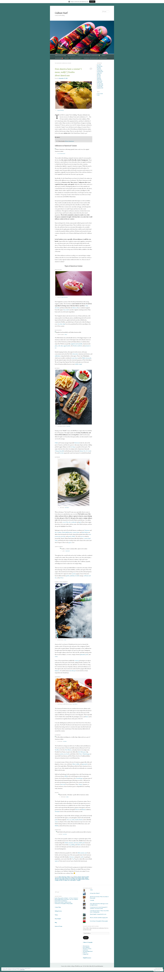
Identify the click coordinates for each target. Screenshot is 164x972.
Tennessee (86, 530)
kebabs (66, 842)
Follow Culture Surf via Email (91, 926)
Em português (58, 918)
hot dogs (73, 447)
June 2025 (99, 64)
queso (84, 752)
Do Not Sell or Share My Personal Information (93, 966)
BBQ (66, 776)
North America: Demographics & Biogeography (64, 903)
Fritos (80, 754)
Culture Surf (61, 13)
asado (82, 857)
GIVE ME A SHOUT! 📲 (72, 55)
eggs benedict (67, 346)
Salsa (73, 764)
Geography (92, 900)
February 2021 (99, 81)
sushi (73, 819)
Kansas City (83, 451)
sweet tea (82, 536)
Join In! (85, 937)
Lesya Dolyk (65, 834)
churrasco (71, 857)
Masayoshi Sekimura (60, 110)
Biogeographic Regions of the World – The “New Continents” (66, 899)
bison (86, 716)
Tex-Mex (57, 750)
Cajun (63, 878)
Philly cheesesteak (86, 358)
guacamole (84, 764)
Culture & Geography (88, 942)
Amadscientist (67, 550)
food (66, 879)
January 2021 (99, 82)
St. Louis (88, 451)
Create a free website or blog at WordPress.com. (71, 966)
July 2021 (99, 74)
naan (85, 853)
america (75, 876)
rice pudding (71, 844)
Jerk (87, 654)
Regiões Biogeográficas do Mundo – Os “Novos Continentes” (66, 898)
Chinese (80, 784)
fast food (63, 784)
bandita (67, 796)
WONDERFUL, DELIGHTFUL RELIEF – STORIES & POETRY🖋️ (96, 58)
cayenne (74, 573)
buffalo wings (78, 364)
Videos (56, 915)
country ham (75, 532)
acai (73, 859)
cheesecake (75, 354)
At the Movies (85, 950)
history (68, 879)
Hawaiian (57, 811)
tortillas (77, 764)
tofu (67, 819)
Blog (56, 922)
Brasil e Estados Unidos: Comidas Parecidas (63, 902)
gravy (70, 542)
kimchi (80, 819)
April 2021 (99, 78)
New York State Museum (61, 153)
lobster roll (75, 308)
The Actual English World (87, 951)
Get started (92, 1)
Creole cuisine (78, 878)
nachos (61, 754)
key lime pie (73, 670)
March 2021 (99, 79)
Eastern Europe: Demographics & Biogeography (99, 921)
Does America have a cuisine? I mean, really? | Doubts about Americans (68, 72)
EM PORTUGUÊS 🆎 (59, 58)
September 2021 (100, 71)
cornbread (73, 522)
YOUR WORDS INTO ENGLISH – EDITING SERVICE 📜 (89, 55)
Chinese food (67, 878)
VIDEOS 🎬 (104, 55)
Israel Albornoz (75, 704)
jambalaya (72, 575)
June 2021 (99, 75)
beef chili (80, 752)
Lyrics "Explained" (86, 947)
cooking (72, 878)
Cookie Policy (22, 969)
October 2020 (99, 86)
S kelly (65, 639)
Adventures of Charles (87, 948)
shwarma (76, 842)
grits (80, 522)
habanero (57, 670)
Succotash (66, 310)
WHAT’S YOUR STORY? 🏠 (60, 55)
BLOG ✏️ (66, 58)
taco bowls (66, 754)
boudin (77, 575)
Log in (98, 95)
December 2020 (100, 83)
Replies (78, 880)
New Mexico (68, 750)
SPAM (56, 826)
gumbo (67, 575)
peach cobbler (71, 536)
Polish (56, 443)
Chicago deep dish (59, 451)
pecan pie (63, 536)
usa (68, 880)
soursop (77, 660)
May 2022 (99, 67)
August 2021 (99, 73)
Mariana (83, 809)
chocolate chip (61, 324)
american (79, 876)
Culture (68, 876)
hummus (71, 842)
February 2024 (99, 66)
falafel (80, 842)
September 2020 (100, 87)
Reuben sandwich (77, 346)
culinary (86, 878)
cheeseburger (79, 778)
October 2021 (99, 70)
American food (58, 878)
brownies (61, 453)
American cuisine (85, 876)
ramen (56, 821)
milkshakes (57, 356)
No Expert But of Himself (94, 893)
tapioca (56, 861)
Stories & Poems (58, 926)
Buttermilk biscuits (67, 532)
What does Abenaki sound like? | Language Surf (99, 917)
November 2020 (100, 85)
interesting (73, 879)
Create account (100, 93)
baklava (79, 844)
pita (84, 842)
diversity (57, 879)
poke (56, 819)
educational (61, 879)
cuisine (82, 878)
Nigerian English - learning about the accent (98, 914)
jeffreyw (66, 334)
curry (56, 656)
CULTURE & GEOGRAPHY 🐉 (76, 58)
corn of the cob (66, 522)
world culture (73, 880)
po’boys (61, 578)
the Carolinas (58, 532)
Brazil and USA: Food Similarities (61, 900)
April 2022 (99, 68)
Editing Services (58, 911)
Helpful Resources (87, 957)
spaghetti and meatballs (76, 344)
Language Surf (85, 954)
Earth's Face (85, 952)
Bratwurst (77, 443)
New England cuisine (80, 879)
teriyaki (76, 819)
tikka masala (81, 853)
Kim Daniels (67, 507)
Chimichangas (86, 754)
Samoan (77, 809)
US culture (65, 880)
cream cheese (74, 358)
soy (70, 819)
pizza (56, 346)
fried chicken (85, 532)
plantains (82, 654)
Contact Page (58, 907)
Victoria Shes (68, 426)
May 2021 (99, 77)
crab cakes (60, 346)
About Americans (69, 141)
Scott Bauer (65, 741)
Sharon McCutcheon (64, 297)
